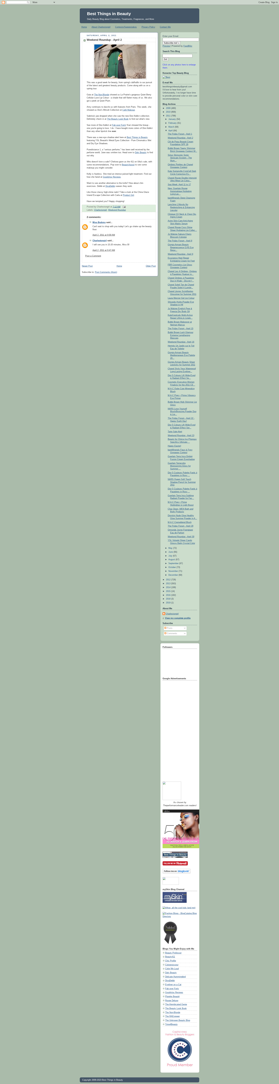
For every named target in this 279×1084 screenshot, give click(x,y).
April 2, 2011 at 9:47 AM (104, 250)
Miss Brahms (99, 222)
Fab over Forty (119, 125)
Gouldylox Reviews (112, 177)
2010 (168, 112)
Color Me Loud (172, 969)
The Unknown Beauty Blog (177, 1020)
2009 (168, 108)
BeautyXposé (128, 165)
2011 (168, 116)
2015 (168, 591)
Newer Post (87, 266)
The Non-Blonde (101, 95)
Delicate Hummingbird (175, 977)
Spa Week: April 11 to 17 (179, 184)
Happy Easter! (174, 446)
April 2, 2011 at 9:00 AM (104, 235)
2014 (168, 587)
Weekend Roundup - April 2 (104, 39)
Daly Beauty (140, 152)
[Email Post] (123, 207)
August (172, 559)
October (172, 567)
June (171, 552)
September (173, 563)
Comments (171, 633)
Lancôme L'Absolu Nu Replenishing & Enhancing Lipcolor (181, 207)
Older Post (151, 266)
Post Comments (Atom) (106, 272)
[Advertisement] (175, 729)
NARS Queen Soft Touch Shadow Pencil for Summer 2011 (182, 482)
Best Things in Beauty (109, 13)
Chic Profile (170, 961)
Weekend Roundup (117, 210)
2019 (168, 603)
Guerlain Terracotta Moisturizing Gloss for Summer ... (179, 466)
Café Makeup (128, 110)
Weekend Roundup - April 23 (181, 435)
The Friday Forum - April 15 (180, 328)
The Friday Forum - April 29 (180, 526)
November (173, 571)
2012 (168, 580)
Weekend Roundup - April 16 (181, 342)
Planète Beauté (172, 996)
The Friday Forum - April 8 (180, 241)
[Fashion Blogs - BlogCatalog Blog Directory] (180, 916)
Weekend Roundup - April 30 (181, 537)
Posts (169, 628)
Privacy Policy (148, 27)
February (172, 123)
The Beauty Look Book (118, 119)
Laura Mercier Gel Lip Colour (181, 298)
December (173, 575)
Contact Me (165, 27)
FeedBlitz (187, 46)
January (172, 119)
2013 (168, 583)
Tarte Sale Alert (175, 432)
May (170, 548)
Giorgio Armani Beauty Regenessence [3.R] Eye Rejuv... (181, 247)
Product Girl (128, 195)
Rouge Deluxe (171, 1000)
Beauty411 (170, 957)
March (171, 127)
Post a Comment (93, 256)
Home (84, 27)
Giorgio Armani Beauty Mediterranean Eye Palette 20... (181, 355)
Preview (166, 46)
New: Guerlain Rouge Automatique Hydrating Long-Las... (179, 191)
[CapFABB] (180, 1067)
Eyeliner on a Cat (173, 984)
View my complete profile (178, 618)
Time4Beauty (171, 1024)
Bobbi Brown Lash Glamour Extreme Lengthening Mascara (180, 335)
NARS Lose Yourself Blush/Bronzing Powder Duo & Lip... (182, 412)
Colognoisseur (171, 965)
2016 (168, 595)
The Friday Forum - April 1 (180, 134)
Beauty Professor (173, 953)
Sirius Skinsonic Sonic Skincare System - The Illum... (180, 158)
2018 (168, 599)
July (170, 556)
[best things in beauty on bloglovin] (177, 873)
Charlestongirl (100, 210)
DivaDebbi (110, 186)
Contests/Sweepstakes (126, 27)
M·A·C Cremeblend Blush (179, 522)
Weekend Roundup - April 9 (180, 254)
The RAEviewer (172, 1016)
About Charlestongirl (101, 27)
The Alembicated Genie (176, 1004)
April (170, 131)
